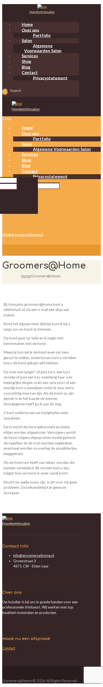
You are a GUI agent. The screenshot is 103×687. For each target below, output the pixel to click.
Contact (8, 648)
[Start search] (5, 92)
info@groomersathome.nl (22, 234)
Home (26, 276)
